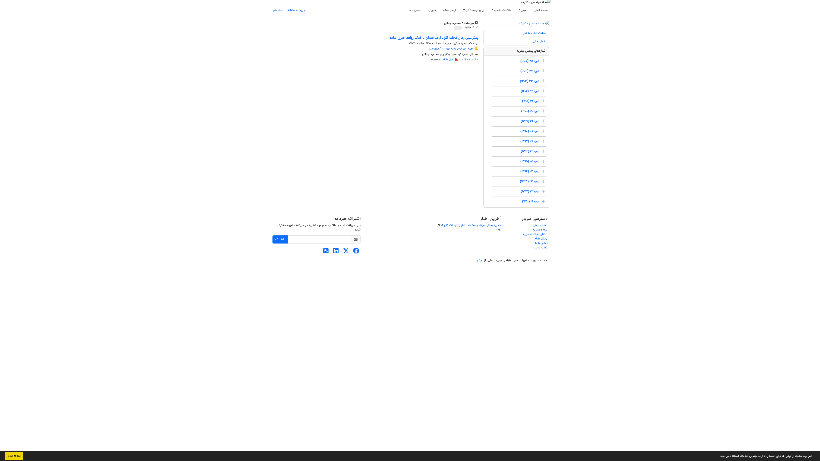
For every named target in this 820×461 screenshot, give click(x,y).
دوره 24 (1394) (529, 171)
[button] (718, 456)
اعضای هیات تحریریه (535, 234)
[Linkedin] (336, 252)
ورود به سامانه (296, 10)
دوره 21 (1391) (530, 201)
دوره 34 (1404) (529, 71)
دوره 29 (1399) (530, 121)
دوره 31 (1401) (530, 101)
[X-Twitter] (346, 252)
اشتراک (280, 239)
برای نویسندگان (475, 10)
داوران (432, 10)
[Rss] (326, 252)
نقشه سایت (540, 247)
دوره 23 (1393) (529, 181)
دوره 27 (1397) (529, 141)
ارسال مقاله (449, 10)
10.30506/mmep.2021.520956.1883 (451, 49)
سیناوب (478, 260)
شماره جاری (539, 41)
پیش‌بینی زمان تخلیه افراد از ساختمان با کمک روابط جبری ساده (434, 37)
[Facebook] (356, 252)
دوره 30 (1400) (530, 111)
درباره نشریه (540, 229)
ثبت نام (278, 10)
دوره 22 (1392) (530, 191)
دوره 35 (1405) (529, 61)
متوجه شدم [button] (14, 456)
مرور (523, 10)
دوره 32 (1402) (530, 91)
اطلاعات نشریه (502, 10)
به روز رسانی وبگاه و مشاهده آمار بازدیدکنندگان (472, 225)
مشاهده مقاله (470, 59)
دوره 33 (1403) (529, 81)
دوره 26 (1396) (530, 151)
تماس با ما (415, 10)
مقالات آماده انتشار (534, 33)
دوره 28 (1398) (529, 131)
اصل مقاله (443, 59)
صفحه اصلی (540, 10)
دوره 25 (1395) (529, 161)
